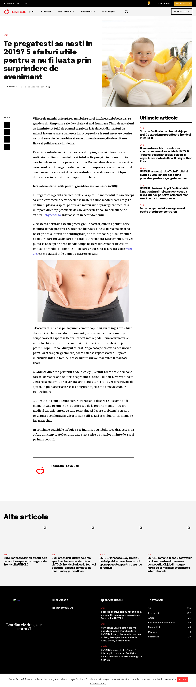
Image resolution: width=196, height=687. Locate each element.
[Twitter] (7, 132)
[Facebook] (7, 125)
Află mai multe (98, 683)
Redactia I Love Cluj (40, 87)
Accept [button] (182, 679)
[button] (126, 11)
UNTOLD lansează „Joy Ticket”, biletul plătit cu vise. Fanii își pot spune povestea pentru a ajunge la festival (164, 175)
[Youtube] (61, 471)
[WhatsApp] (7, 147)
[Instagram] (56, 471)
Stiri (6, 35)
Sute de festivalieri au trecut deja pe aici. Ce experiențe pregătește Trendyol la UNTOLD (165, 135)
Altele (143, 168)
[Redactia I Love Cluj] (40, 470)
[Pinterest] (7, 139)
